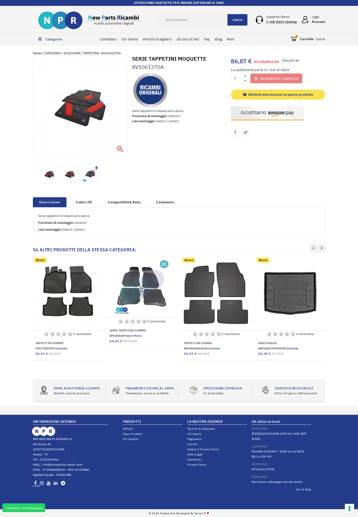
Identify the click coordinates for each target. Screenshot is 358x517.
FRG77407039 (51, 348)
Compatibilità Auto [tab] (124, 202)
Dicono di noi (188, 39)
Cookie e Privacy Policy (203, 449)
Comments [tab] (165, 202)
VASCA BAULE (267, 343)
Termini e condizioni (201, 429)
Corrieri (192, 444)
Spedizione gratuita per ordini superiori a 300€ (179, 3)
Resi (230, 39)
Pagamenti (194, 439)
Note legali (195, 454)
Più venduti (131, 439)
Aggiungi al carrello (276, 79)
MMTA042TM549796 (278, 348)
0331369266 (49, 459)
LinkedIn (36, 486)
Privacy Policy (197, 464)
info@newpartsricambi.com (62, 464)
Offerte (128, 429)
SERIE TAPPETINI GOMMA (128, 330)
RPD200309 (125, 336)
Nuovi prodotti (133, 434)
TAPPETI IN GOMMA (49, 343)
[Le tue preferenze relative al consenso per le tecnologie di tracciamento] (349, 508)
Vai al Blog (303, 489)
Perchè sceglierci (157, 39)
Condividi (235, 132)
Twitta (245, 132)
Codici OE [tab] (84, 202)
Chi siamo (194, 434)
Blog (218, 39)
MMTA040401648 (202, 348)
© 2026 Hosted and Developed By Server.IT (179, 513)
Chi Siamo (130, 39)
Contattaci (108, 39)
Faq (207, 39)
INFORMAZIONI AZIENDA (54, 421)
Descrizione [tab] (49, 202)
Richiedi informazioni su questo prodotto (280, 94)
